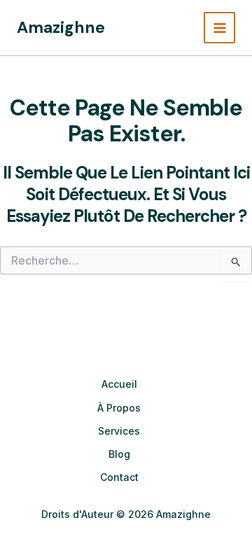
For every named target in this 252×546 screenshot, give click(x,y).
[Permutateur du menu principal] (219, 27)
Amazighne (61, 27)
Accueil (119, 384)
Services (119, 431)
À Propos (119, 408)
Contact (119, 477)
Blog (119, 454)
